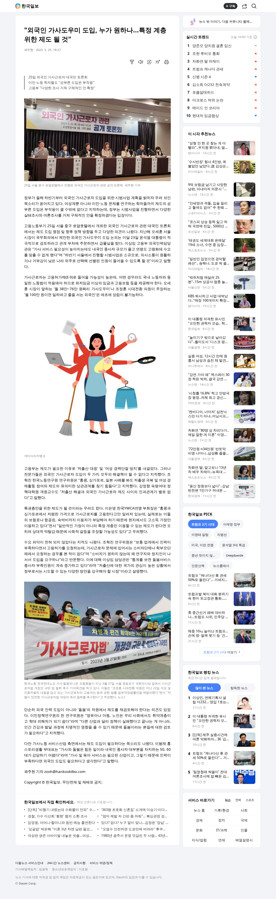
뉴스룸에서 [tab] (221, 565)
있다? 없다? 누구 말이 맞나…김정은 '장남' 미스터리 (135, 822)
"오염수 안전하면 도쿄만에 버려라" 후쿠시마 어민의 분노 (135, 829)
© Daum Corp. (25, 883)
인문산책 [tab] (197, 565)
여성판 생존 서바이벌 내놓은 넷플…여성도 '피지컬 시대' (61, 835)
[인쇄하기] (166, 62)
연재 (221, 840)
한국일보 (30, 6)
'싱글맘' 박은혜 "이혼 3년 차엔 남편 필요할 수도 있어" (61, 829)
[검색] (255, 6)
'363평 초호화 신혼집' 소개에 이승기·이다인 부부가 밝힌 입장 (135, 809)
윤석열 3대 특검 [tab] (233, 545)
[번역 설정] (149, 62)
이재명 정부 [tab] (231, 524)
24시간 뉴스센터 (58, 863)
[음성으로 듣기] (140, 62)
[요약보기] (132, 62)
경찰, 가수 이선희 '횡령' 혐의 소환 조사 (57, 816)
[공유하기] (244, 6)
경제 (199, 820)
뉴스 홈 (199, 810)
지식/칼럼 (199, 840)
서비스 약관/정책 (101, 863)
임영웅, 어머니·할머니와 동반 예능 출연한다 (61, 822)
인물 (244, 830)
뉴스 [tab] (228, 800)
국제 (244, 820)
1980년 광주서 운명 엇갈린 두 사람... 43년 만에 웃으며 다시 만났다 (135, 835)
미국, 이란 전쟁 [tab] (202, 545)
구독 (232, 6)
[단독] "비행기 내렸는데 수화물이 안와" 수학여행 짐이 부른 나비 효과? (61, 809)
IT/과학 (221, 830)
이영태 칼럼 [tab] (200, 534)
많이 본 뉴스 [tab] (204, 688)
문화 (199, 830)
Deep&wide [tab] (234, 555)
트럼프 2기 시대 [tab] (203, 524)
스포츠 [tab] (250, 800)
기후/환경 (221, 810)
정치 (221, 820)
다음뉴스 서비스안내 (29, 863)
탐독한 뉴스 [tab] (239, 688)
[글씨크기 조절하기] (158, 62)
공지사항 (80, 863)
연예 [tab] (238, 800)
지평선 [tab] (222, 534)
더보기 (220, 652)
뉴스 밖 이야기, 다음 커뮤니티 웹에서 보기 (229, 21)
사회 (244, 810)
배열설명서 (244, 840)
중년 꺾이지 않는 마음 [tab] (206, 555)
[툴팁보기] (255, 37)
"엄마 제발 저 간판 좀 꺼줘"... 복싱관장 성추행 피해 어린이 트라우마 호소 (135, 816)
